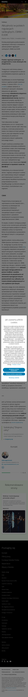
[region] (14, 348)
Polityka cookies (16, 364)
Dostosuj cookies (14, 378)
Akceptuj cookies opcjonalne (14, 369)
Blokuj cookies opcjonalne (14, 374)
